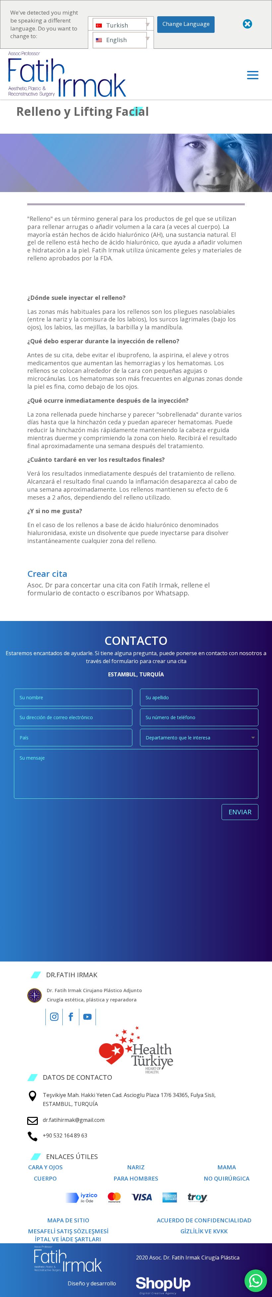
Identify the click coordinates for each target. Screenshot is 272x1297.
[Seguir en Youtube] (87, 1017)
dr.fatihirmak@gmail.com (73, 1120)
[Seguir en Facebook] (70, 1017)
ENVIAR (240, 811)
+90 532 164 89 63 (65, 1135)
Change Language (186, 24)
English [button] (115, 40)
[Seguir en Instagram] (54, 1017)
